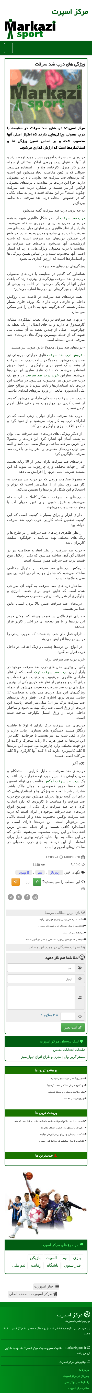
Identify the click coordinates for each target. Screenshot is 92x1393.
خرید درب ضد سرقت (42, 375)
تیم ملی (18, 1265)
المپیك (51, 1258)
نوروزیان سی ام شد (74, 1098)
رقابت (36, 1265)
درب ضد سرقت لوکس (61, 781)
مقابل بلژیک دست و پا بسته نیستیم (66, 1091)
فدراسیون (72, 1265)
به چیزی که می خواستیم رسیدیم (68, 1078)
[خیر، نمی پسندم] (16, 882)
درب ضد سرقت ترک (50, 672)
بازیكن (35, 1258)
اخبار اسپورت (44, 1286)
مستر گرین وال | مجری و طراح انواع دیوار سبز (53, 1057)
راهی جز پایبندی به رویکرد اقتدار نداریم (63, 1127)
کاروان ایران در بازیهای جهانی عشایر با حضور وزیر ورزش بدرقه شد (49, 1121)
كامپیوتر (24, 872)
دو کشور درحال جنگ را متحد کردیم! (66, 1085)
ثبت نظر (71, 1027)
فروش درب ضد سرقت (64, 355)
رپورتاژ (55, 872)
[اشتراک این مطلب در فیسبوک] (27, 897)
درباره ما (84, 1369)
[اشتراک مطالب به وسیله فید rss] (10, 897)
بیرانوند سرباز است (73, 932)
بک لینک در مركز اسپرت (75, 1382)
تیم (40, 872)
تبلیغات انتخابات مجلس (69, 1050)
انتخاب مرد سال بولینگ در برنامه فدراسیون (61, 926)
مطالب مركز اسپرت (78, 1388)
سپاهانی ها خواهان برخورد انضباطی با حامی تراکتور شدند (55, 939)
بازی (77, 1258)
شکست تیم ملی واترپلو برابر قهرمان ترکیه (62, 919)
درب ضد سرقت (72, 218)
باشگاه (52, 1265)
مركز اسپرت (70, 11)
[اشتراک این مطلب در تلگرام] (35, 897)
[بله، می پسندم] (37, 882)
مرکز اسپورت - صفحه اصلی (31, 1294)
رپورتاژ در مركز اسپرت (76, 1376)
